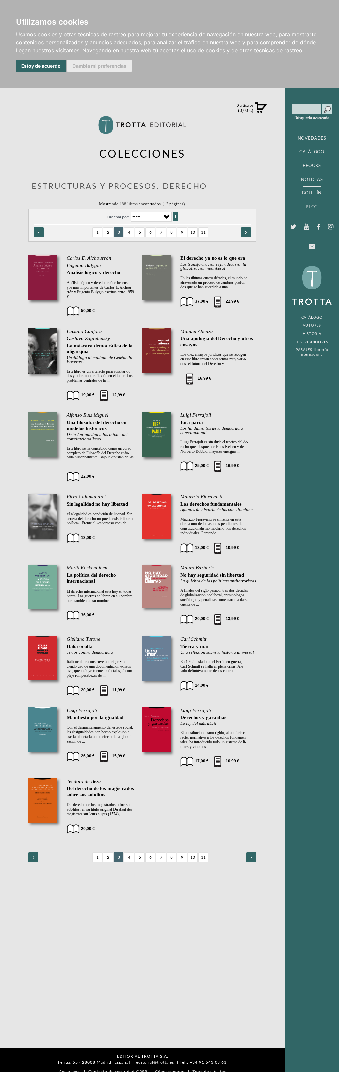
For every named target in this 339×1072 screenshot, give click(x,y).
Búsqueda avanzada (311, 118)
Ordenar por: (118, 217)
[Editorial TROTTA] (142, 127)
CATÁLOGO (311, 152)
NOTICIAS (312, 179)
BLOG (312, 207)
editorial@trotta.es (155, 1062)
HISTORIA (312, 334)
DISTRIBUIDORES (312, 342)
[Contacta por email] (311, 246)
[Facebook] (319, 227)
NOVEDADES (312, 138)
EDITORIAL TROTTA (312, 287)
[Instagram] (331, 227)
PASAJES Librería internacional (312, 352)
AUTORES (312, 325)
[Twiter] (293, 227)
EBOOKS (312, 165)
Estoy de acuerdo (41, 66)
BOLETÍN (312, 193)
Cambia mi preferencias (99, 66)
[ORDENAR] (175, 216)
